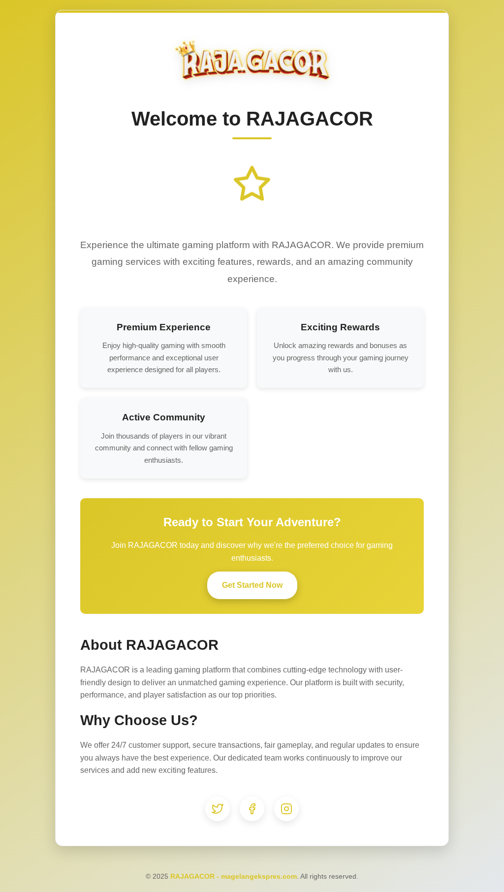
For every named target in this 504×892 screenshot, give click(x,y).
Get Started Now (252, 585)
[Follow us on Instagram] (286, 808)
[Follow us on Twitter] (217, 808)
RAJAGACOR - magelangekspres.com (233, 876)
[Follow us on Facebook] (252, 808)
